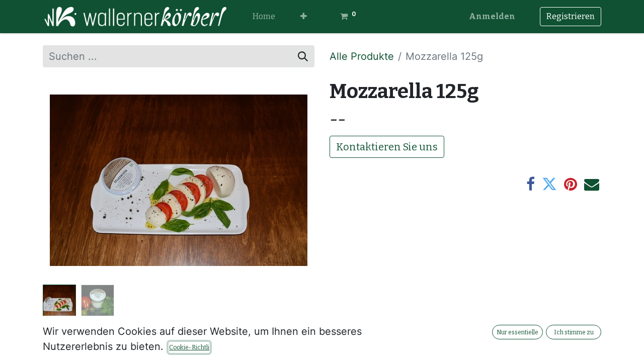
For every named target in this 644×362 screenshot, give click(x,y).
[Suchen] (302, 56)
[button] (303, 16)
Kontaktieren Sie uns (387, 147)
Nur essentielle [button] (517, 332)
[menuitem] (264, 16)
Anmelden (492, 16)
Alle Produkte (362, 56)
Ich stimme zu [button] (574, 332)
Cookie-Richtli (189, 347)
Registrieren (570, 16)
